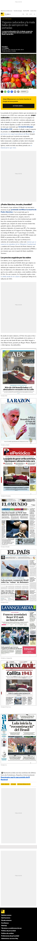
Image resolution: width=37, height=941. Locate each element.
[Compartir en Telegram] (8, 92)
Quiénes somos (6, 915)
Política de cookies (7, 933)
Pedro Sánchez (5, 784)
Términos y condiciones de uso (11, 928)
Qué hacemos (5, 918)
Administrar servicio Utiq (9, 938)
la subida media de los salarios (10, 276)
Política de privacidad (8, 930)
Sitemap (4, 925)
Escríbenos (5, 923)
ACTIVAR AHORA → (18, 105)
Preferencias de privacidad (10, 936)
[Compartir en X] (2, 92)
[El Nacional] (2, 14)
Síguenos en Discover (6, 10)
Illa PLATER (26, 10)
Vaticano (13, 784)
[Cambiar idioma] (31, 14)
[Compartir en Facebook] (12, 92)
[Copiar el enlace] (18, 92)
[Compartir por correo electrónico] (15, 92)
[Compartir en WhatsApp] (5, 92)
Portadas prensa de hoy (24, 784)
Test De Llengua (18, 10)
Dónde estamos (6, 920)
